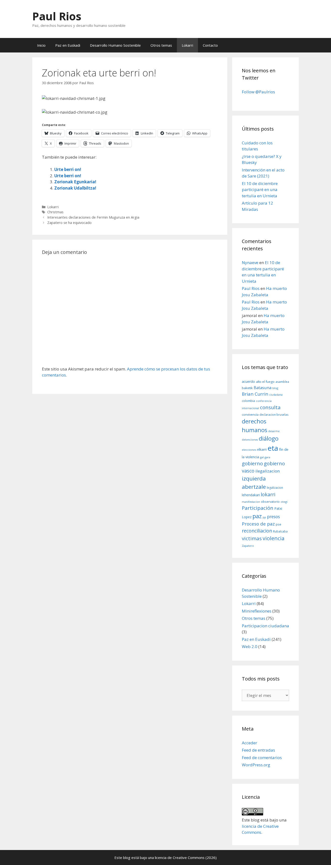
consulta (270, 407)
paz (257, 516)
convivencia (250, 414)
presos (273, 516)
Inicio (41, 45)
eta (273, 448)
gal (262, 457)
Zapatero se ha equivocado (69, 222)
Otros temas (161, 45)
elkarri (262, 449)
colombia (248, 401)
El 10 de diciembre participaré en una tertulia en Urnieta (260, 190)
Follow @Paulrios (258, 92)
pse (278, 524)
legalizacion (275, 488)
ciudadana (276, 394)
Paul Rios (56, 16)
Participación (257, 507)
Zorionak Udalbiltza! (75, 188)
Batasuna (262, 387)
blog (275, 388)
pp (264, 517)
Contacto (210, 45)
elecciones (249, 449)
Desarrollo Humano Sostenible (115, 45)
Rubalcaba (280, 531)
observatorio (270, 501)
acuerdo (248, 381)
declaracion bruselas (274, 415)
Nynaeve (250, 262)
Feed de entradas (258, 750)
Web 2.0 (249, 646)
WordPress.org (256, 765)
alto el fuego (265, 381)
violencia (273, 538)
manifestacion (251, 501)
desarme (274, 431)
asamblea (282, 382)
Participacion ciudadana (265, 625)
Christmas (55, 212)
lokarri (268, 494)
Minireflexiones (256, 611)
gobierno (252, 463)
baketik (247, 388)
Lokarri (187, 45)
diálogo (268, 438)
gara (267, 457)
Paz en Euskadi (67, 45)
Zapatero (248, 545)
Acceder (249, 743)
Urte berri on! (67, 169)
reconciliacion (257, 530)
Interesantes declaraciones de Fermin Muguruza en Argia (93, 217)
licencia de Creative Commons (180, 857)
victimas (252, 538)
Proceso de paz (258, 524)
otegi (284, 501)
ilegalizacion (267, 471)
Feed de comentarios (262, 757)
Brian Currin (255, 394)
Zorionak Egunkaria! (75, 182)
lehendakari (251, 495)
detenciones (250, 439)
